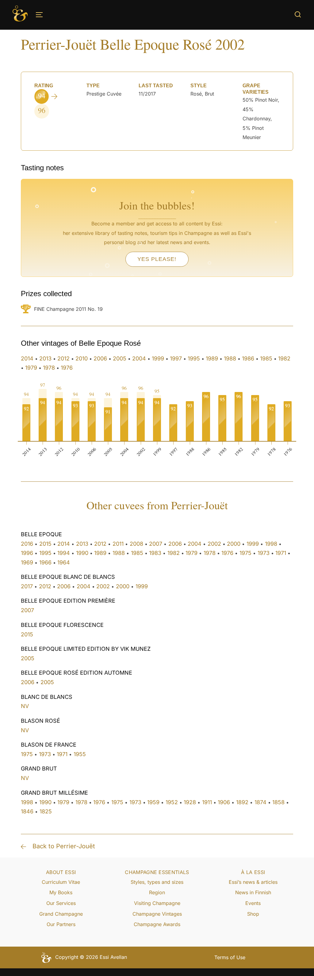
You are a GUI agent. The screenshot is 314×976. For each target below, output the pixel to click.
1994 (63, 553)
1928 (190, 802)
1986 (248, 358)
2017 (27, 586)
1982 (284, 358)
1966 (45, 562)
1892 (242, 802)
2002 (214, 544)
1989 (212, 358)
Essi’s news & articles (253, 882)
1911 (207, 802)
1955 (80, 754)
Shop (253, 914)
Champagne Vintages (157, 914)
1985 (266, 358)
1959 (153, 802)
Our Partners (61, 924)
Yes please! (156, 259)
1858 (278, 802)
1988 (230, 358)
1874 (260, 802)
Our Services (61, 903)
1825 (46, 811)
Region (157, 892)
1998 (271, 544)
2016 (27, 544)
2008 (136, 544)
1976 (67, 367)
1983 (155, 553)
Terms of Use (229, 957)
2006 (100, 358)
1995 (194, 358)
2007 (155, 544)
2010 (81, 358)
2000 (233, 544)
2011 (118, 544)
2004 (139, 358)
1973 (264, 553)
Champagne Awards (157, 924)
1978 (49, 367)
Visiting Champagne (157, 903)
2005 (119, 358)
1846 (27, 811)
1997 (176, 358)
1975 (245, 553)
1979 (31, 367)
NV (25, 706)
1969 (27, 562)
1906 (224, 802)
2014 (27, 358)
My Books (60, 892)
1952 (172, 802)
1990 (82, 553)
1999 (158, 358)
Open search (297, 14)
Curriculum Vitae (61, 882)
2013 (45, 358)
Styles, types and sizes (157, 882)
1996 (27, 553)
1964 (63, 562)
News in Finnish (253, 892)
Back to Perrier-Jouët (64, 846)
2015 (45, 544)
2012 (63, 358)
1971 (280, 553)
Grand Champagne (61, 914)
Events (253, 903)
